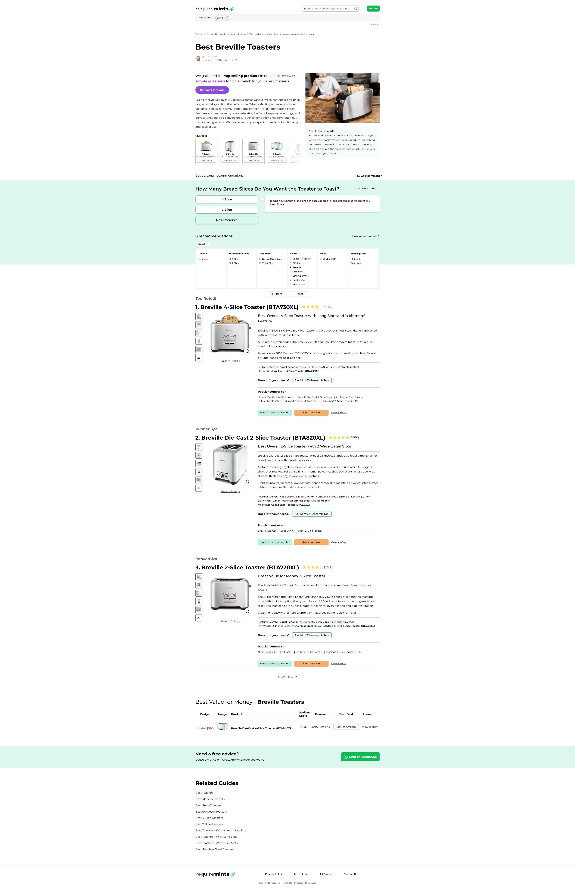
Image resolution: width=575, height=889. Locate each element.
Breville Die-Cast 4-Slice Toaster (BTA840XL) (262, 728)
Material (355, 259)
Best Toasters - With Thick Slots (216, 843)
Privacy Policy (273, 874)
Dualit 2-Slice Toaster (309, 530)
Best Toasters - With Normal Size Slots (221, 830)
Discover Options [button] (212, 90)
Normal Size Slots (272, 259)
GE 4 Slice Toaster (269, 401)
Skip (374, 188)
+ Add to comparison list (275, 412)
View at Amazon (311, 412)
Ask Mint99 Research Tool (312, 380)
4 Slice (227, 199)
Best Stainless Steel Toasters (214, 849)
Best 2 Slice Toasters (209, 824)
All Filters (276, 294)
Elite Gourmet (300, 275)
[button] (287, 24)
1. (247, 307)
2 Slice (227, 209)
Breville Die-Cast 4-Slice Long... (276, 397)
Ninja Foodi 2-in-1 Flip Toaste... (275, 652)
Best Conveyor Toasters (211, 811)
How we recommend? (368, 175)
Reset (299, 294)
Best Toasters (204, 792)
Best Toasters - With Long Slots (216, 836)
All (199, 357)
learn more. (309, 34)
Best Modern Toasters (210, 799)
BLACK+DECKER (301, 259)
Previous (363, 188)
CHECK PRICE (206, 161)
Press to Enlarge (230, 360)
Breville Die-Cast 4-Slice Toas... (315, 397)
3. (247, 567)
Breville (221, 18)
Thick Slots (268, 263)
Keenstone (298, 284)
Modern (205, 259)
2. (260, 437)
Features (356, 263)
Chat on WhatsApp (363, 757)
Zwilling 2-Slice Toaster (309, 652)
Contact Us (350, 874)
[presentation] (198, 152)
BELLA (296, 263)
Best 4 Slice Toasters (209, 818)
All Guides (326, 874)
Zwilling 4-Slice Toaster (349, 397)
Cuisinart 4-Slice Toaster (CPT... (341, 401)
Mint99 (373, 8)
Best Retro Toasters (208, 805)
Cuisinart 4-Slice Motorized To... (301, 401)
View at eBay (338, 412)
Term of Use (301, 874)
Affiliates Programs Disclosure (300, 883)
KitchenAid (298, 280)
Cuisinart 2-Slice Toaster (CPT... (344, 652)
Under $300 (329, 259)
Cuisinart (297, 271)
